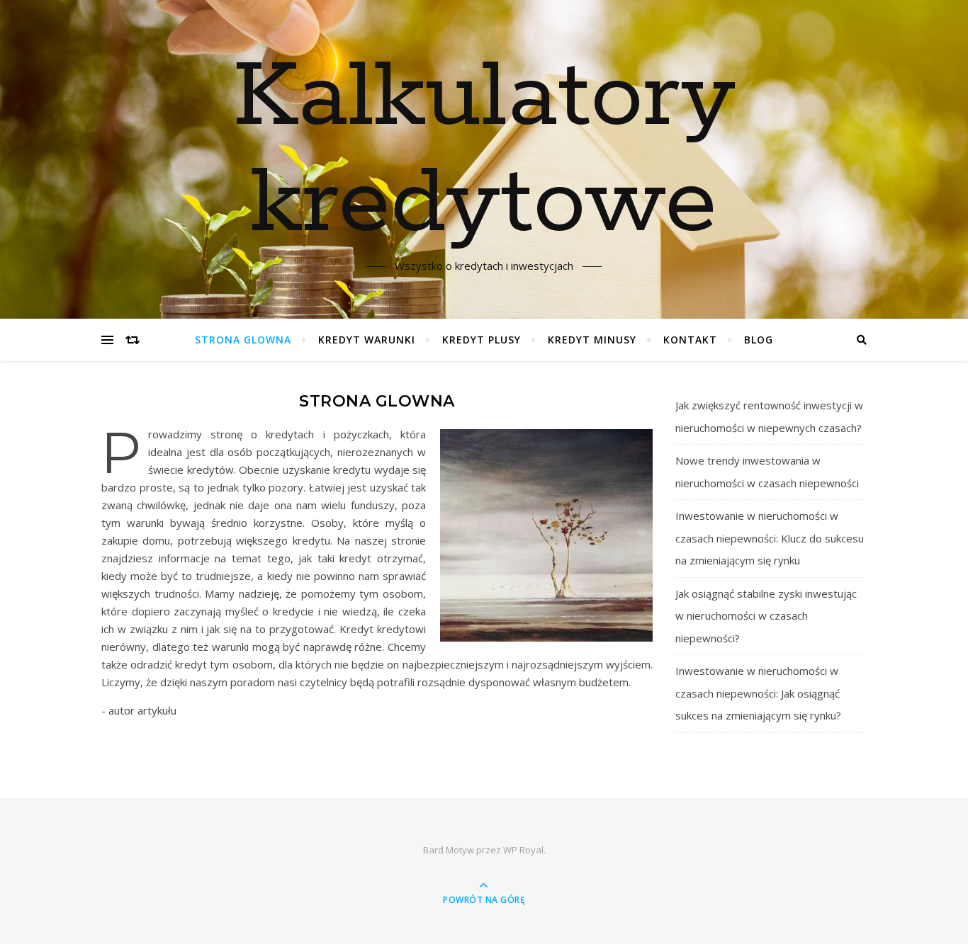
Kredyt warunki (366, 339)
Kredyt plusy (481, 339)
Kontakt (690, 339)
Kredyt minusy (592, 339)
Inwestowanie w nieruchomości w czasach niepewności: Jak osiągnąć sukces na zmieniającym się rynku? (758, 693)
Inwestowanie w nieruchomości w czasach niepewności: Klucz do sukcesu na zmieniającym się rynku (769, 537)
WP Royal (523, 849)
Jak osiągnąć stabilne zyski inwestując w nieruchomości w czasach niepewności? (766, 615)
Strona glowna (243, 339)
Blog (758, 339)
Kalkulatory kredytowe (484, 151)
